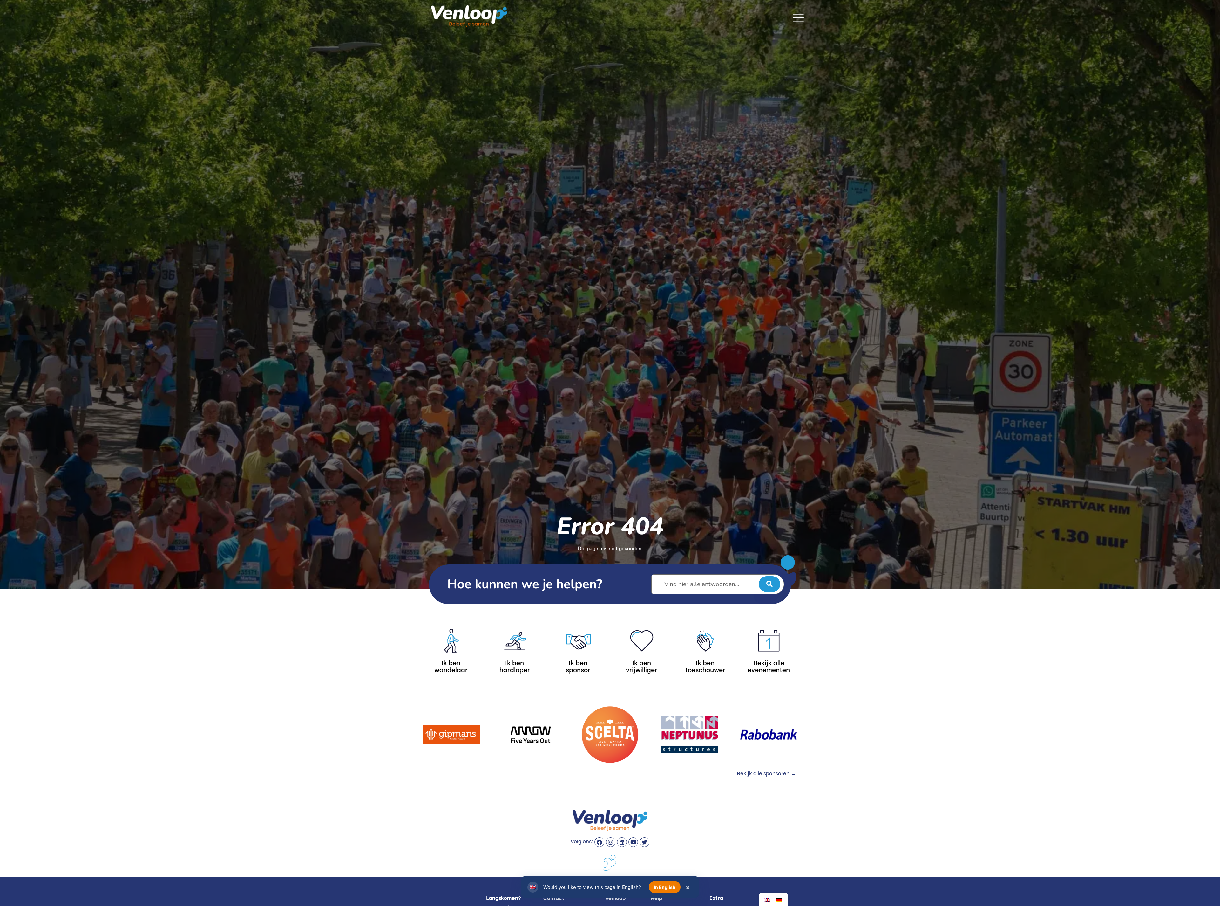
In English (664, 887)
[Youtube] (633, 842)
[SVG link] (798, 17)
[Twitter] (644, 842)
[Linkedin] (622, 842)
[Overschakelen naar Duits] (779, 899)
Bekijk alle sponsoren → (766, 774)
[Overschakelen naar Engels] (767, 899)
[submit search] (769, 584)
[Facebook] (599, 842)
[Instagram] (611, 842)
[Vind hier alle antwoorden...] (717, 584)
